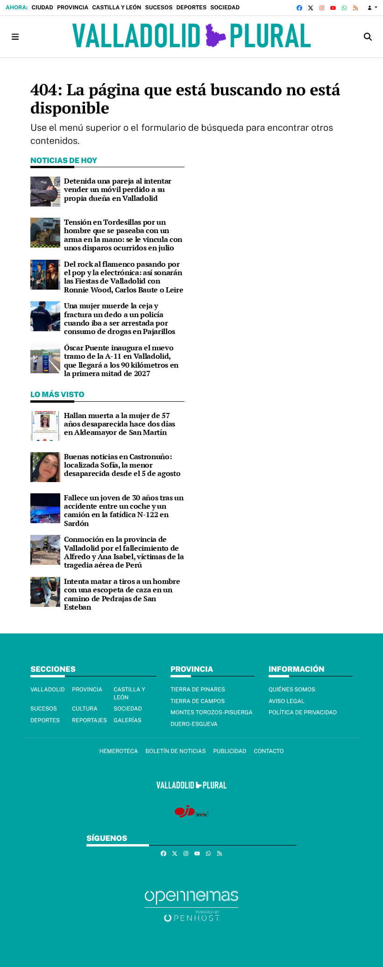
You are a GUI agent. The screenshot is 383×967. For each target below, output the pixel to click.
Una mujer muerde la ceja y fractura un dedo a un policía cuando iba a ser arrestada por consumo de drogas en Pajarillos (119, 318)
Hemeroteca (118, 751)
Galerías (127, 720)
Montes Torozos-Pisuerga (211, 712)
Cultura (85, 708)
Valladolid (47, 689)
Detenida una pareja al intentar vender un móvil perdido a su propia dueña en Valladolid (117, 189)
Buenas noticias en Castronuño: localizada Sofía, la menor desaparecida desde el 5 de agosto (122, 465)
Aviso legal (287, 701)
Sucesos (158, 7)
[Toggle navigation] (15, 36)
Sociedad (225, 7)
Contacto (269, 751)
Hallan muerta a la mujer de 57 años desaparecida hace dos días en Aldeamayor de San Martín (119, 424)
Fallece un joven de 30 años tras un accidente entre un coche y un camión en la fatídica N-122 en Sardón (124, 510)
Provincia (72, 7)
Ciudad (42, 7)
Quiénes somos (292, 689)
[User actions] (372, 7)
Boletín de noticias (175, 751)
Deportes (191, 7)
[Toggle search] (368, 36)
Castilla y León (116, 7)
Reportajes (89, 720)
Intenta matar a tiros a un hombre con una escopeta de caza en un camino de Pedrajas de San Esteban (122, 594)
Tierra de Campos (197, 701)
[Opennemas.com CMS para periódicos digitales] (191, 905)
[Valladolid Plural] (191, 36)
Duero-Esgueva (194, 724)
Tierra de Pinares (197, 689)
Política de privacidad (303, 712)
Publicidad (229, 751)
